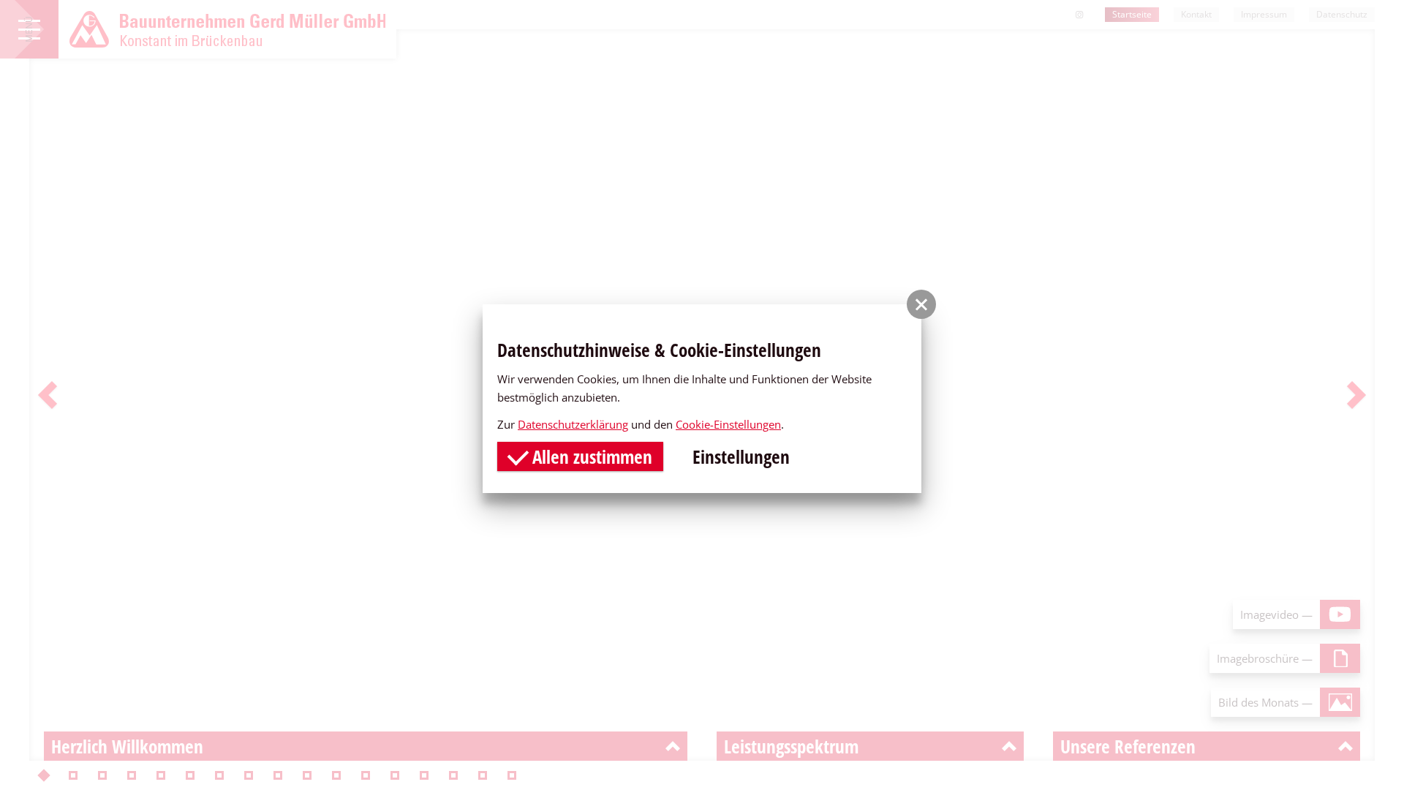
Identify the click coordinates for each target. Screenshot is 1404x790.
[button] (921, 304)
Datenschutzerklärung (573, 424)
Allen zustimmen (590, 456)
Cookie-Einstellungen (728, 424)
